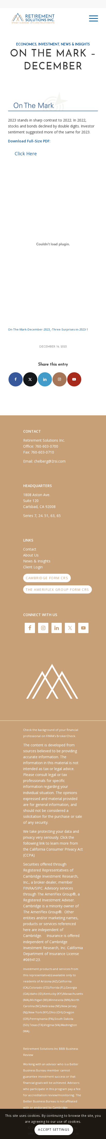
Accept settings (53, 1129)
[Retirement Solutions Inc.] (44, 18)
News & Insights (75, 44)
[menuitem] (91, 18)
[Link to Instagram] (59, 379)
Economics (26, 44)
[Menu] (91, 18)
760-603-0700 (46, 446)
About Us (31, 555)
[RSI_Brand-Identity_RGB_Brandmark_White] (53, 683)
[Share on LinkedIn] (45, 379)
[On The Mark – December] (53, 101)
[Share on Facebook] (15, 379)
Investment (48, 44)
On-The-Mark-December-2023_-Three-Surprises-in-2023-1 (48, 329)
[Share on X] (30, 379)
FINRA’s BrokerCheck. (61, 736)
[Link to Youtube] (74, 379)
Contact (29, 549)
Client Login (33, 566)
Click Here (26, 153)
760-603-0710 (42, 452)
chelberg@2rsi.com (50, 461)
